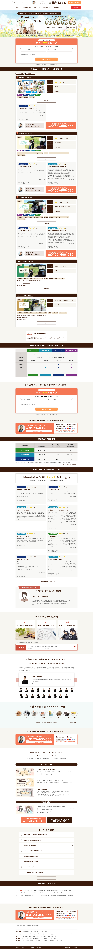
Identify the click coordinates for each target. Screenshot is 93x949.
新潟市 (56, 935)
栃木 (68, 933)
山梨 (70, 935)
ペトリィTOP (18, 925)
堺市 (30, 936)
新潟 (53, 935)
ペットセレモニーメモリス (25, 296)
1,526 (66, 138)
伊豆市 (29, 893)
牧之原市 (51, 893)
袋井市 (70, 890)
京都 (34, 936)
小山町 (38, 895)
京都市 (37, 936)
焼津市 (52, 890)
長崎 (39, 940)
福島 (46, 931)
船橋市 (47, 933)
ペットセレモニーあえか (26, 197)
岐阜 (46, 935)
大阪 (23, 936)
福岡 (23, 940)
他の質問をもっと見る (46, 878)
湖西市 (25, 893)
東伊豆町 (56, 893)
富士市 (43, 890)
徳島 (45, 938)
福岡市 (31, 940)
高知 (55, 938)
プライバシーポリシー (25, 947)
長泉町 (33, 895)
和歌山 (56, 936)
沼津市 (17, 890)
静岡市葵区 (63, 895)
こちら (49, 35)
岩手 (32, 931)
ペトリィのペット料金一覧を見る (68, 464)
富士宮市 (30, 890)
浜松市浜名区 (45, 898)
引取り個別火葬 (25, 455)
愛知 (35, 935)
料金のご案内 (73, 722)
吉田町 (42, 895)
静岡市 (58, 895)
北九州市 (27, 940)
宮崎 (53, 940)
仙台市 (38, 931)
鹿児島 (57, 940)
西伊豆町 (17, 895)
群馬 (64, 933)
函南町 (22, 895)
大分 (50, 940)
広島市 (33, 938)
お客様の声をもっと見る (46, 581)
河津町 (60, 893)
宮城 (35, 931)
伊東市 (35, 890)
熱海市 (21, 890)
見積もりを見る (46, 59)
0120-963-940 (26, 283)
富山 (60, 935)
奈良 (52, 936)
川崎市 (34, 933)
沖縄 (61, 940)
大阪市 (26, 936)
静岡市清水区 (18, 898)
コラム (66, 7)
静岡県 (33, 925)
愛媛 (51, 938)
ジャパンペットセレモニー (25, 261)
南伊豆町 (66, 893)
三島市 (25, 890)
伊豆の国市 (44, 893)
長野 (50, 935)
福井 (67, 935)
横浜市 (30, 933)
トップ (17, 7)
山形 (42, 931)
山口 (41, 938)
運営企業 (17, 947)
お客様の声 (56, 7)
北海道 (23, 931)
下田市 (17, 893)
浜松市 (24, 898)
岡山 (23, 938)
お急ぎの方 (75, 7)
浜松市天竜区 (30, 898)
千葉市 (51, 933)
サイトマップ (39, 947)
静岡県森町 (53, 895)
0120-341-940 (26, 317)
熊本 (42, 940)
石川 (64, 935)
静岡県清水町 (28, 895)
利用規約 (32, 947)
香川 (48, 938)
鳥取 (38, 938)
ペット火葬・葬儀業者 (26, 925)
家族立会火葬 (25, 459)
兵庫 (41, 936)
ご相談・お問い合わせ (75, 2)
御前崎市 (35, 893)
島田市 (39, 890)
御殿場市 (66, 890)
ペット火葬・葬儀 (27, 7)
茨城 (71, 933)
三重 (43, 935)
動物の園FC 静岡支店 (25, 77)
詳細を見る (46, 101)
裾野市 (21, 893)
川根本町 (47, 895)
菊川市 (39, 893)
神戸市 (44, 936)
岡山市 (26, 938)
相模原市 (39, 933)
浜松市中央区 (37, 898)
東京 (23, 933)
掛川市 (56, 890)
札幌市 (27, 931)
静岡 (23, 935)
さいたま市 (59, 933)
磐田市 (48, 890)
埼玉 (55, 933)
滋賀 (49, 936)
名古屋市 (38, 935)
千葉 (44, 933)
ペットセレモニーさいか (26, 133)
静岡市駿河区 (71, 895)
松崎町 (70, 893)
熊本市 (45, 940)
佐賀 (36, 940)
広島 (31, 938)
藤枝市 (61, 890)
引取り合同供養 (25, 450)
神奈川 (27, 933)
